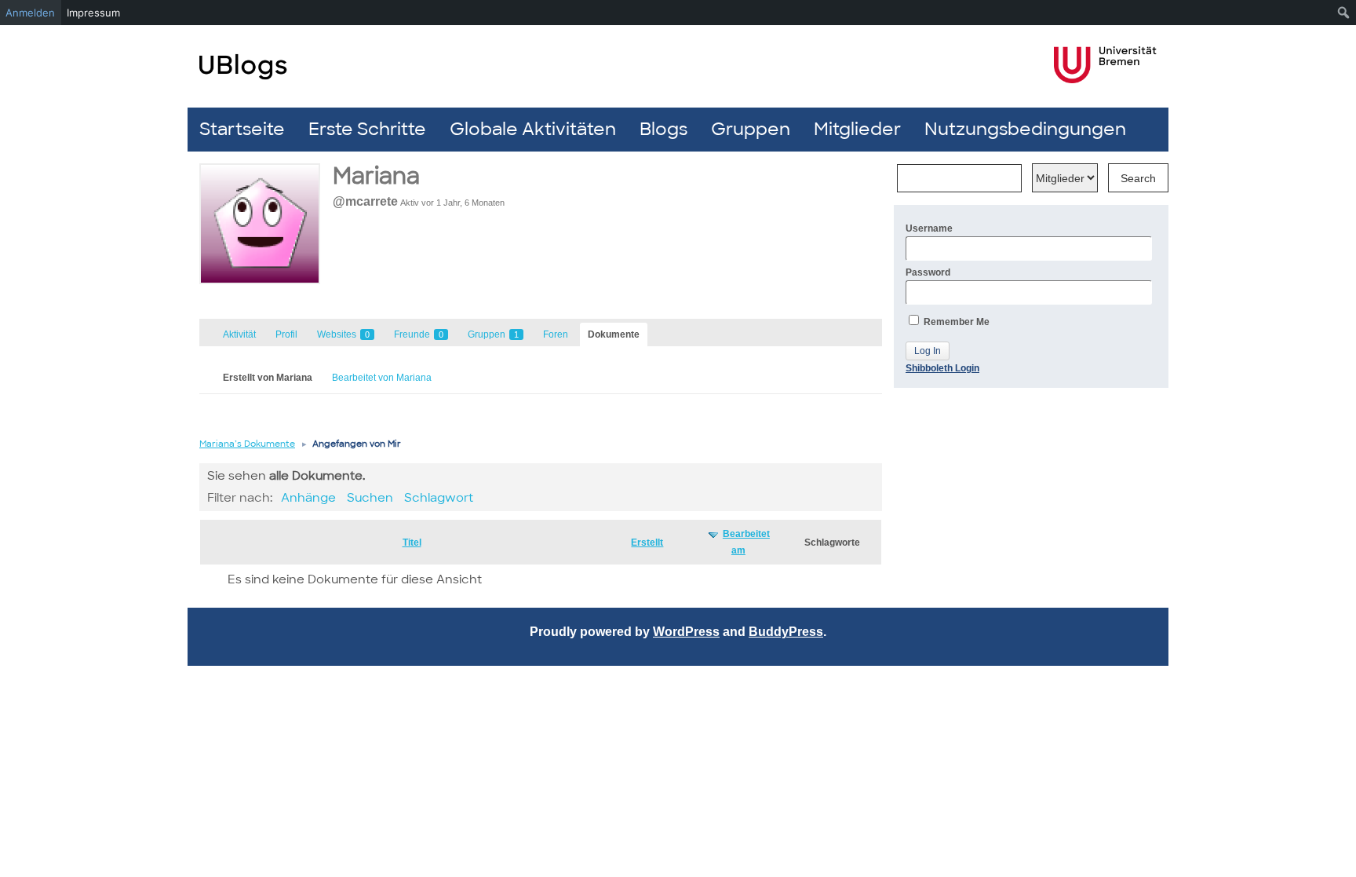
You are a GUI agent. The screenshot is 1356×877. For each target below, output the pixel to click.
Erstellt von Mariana (267, 377)
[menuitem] (1344, 12)
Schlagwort (438, 498)
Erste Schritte (367, 129)
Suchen (370, 498)
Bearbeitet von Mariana (382, 377)
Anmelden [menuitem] (30, 12)
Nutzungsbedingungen (1025, 129)
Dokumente (614, 334)
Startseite (242, 129)
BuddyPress (786, 631)
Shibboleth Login (942, 368)
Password (928, 272)
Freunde (418, 334)
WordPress (686, 631)
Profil (286, 334)
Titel (412, 542)
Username (929, 228)
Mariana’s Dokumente (247, 443)
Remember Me (955, 321)
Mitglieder (857, 129)
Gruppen (750, 129)
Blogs (663, 129)
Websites (343, 334)
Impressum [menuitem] (93, 12)
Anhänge (308, 498)
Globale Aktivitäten (533, 129)
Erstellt (647, 542)
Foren (555, 334)
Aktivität (239, 334)
